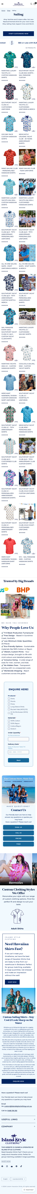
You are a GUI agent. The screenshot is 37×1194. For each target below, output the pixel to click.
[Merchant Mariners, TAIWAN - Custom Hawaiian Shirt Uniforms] (9, 382)
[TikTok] (22, 1166)
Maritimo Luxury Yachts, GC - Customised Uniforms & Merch (27, 106)
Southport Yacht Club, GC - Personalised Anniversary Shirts (26, 297)
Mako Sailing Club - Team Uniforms (27, 169)
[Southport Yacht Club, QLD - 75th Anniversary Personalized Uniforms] (27, 218)
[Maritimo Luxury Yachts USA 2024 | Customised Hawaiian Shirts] (27, 187)
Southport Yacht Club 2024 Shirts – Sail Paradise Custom (26, 74)
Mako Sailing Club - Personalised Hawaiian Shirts (9, 170)
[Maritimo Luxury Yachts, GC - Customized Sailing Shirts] (27, 316)
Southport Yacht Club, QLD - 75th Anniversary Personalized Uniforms (26, 234)
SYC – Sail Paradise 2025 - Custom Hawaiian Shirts (27, 559)
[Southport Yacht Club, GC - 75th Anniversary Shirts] (9, 414)
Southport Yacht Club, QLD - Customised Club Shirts (9, 460)
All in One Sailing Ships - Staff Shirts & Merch (27, 266)
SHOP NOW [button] (6, 1161)
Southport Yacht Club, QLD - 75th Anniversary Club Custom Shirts (27, 460)
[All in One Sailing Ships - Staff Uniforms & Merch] (9, 252)
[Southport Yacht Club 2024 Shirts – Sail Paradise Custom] (27, 59)
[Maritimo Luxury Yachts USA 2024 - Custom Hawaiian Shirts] (9, 187)
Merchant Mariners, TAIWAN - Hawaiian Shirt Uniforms (9, 560)
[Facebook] (3, 1166)
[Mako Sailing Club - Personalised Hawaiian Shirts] (9, 157)
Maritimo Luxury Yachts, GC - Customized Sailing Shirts (26, 331)
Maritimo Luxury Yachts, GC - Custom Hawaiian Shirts (9, 74)
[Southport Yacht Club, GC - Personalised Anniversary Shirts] (27, 282)
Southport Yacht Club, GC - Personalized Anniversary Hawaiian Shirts (9, 493)
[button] (12, 982)
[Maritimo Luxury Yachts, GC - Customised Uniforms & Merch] (27, 91)
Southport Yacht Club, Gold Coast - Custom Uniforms (27, 491)
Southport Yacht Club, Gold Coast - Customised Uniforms (27, 526)
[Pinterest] (18, 1166)
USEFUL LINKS (9, 1119)
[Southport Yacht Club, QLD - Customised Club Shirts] (9, 446)
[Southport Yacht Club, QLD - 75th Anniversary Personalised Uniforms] (9, 218)
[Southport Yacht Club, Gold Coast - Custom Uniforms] (27, 477)
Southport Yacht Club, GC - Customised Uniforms (9, 106)
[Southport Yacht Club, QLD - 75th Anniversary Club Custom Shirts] (27, 446)
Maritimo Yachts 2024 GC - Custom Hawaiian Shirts (8, 366)
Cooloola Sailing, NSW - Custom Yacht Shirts (27, 366)
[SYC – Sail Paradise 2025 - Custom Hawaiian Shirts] (27, 546)
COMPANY (7, 1126)
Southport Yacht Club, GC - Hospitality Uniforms (26, 396)
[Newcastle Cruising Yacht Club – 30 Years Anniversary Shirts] (27, 123)
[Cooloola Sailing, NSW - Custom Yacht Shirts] (27, 352)
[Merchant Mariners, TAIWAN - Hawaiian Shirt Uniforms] (9, 546)
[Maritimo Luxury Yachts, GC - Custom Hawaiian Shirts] (9, 59)
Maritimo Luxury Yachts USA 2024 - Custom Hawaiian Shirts (9, 201)
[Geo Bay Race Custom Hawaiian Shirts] (9, 123)
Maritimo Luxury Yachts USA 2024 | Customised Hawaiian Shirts (26, 201)
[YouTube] (13, 1166)
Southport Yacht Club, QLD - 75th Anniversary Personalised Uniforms (9, 234)
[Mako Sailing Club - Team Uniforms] (27, 157)
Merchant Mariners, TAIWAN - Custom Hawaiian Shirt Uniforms (9, 396)
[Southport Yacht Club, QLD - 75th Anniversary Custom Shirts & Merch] (9, 282)
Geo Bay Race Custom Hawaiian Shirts (9, 136)
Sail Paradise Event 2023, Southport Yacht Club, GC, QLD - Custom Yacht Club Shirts (9, 333)
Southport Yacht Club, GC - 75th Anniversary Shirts (9, 428)
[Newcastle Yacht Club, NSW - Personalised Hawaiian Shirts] (27, 414)
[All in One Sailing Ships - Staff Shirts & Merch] (27, 252)
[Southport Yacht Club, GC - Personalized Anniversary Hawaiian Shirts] (9, 477)
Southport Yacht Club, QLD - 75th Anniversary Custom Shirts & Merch (9, 297)
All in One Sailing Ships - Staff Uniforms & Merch (9, 266)
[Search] (31, 4)
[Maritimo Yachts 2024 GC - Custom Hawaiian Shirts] (9, 352)
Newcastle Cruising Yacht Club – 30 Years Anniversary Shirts (25, 138)
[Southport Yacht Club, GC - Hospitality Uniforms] (27, 382)
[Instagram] (8, 1166)
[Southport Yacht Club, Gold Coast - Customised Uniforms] (27, 511)
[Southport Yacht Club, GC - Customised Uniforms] (9, 91)
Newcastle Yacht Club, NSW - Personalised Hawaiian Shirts (26, 428)
